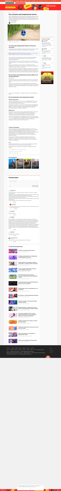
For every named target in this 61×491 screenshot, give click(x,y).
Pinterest (24, 349)
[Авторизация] (55, 1)
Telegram (11, 349)
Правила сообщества (27, 352)
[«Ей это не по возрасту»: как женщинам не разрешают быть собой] (24, 334)
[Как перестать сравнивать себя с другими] (24, 251)
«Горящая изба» (27, 258)
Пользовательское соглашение (15, 351)
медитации (10, 117)
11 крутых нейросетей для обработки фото (47, 60)
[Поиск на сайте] (51, 1)
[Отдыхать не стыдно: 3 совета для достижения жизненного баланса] (24, 302)
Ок (30, 488)
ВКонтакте (15, 349)
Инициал (31, 349)
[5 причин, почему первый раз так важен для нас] (24, 341)
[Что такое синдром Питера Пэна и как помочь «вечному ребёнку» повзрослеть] (24, 270)
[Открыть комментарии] (20, 251)
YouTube (27, 349)
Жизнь (26, 251)
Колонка (28, 323)
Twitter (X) (20, 349)
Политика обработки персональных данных (27, 351)
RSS (34, 349)
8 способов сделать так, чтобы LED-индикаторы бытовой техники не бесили (47, 68)
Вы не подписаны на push (40, 349)
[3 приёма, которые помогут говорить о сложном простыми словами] (24, 322)
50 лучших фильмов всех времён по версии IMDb (47, 53)
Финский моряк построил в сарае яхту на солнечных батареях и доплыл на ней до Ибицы (47, 46)
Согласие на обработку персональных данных (38, 352)
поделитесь (33, 53)
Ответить (14, 214)
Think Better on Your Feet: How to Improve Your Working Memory (18, 149)
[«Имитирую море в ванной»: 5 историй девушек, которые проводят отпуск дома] (24, 257)
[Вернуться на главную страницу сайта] (8, 1)
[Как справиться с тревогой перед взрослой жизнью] (24, 296)
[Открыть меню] (38, 190)
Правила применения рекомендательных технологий (14, 352)
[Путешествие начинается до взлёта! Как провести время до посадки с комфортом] (24, 283)
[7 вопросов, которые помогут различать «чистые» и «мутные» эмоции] (24, 328)
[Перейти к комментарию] (47, 44)
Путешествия (27, 284)
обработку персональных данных (30, 486)
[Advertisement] (24, 89)
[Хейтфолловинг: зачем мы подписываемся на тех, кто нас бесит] (24, 290)
